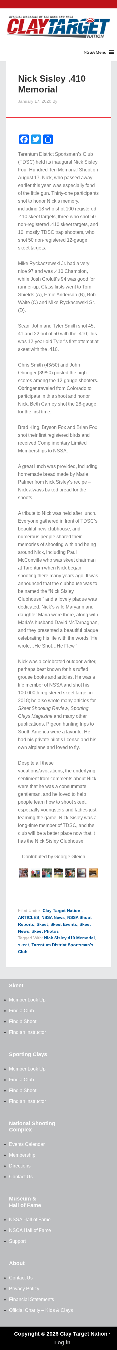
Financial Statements (31, 1299)
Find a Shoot (22, 1021)
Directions (20, 1165)
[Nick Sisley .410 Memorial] (23, 875)
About (17, 1263)
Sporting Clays (28, 1054)
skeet (23, 944)
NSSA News (53, 917)
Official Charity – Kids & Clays (41, 1310)
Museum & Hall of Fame (25, 1202)
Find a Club (21, 1010)
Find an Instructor (27, 1032)
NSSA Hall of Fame (30, 1219)
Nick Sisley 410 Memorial (69, 937)
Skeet (42, 924)
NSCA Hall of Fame (30, 1230)
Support (17, 1241)
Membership (22, 1155)
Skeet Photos (45, 931)
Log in (62, 1342)
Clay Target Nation (58, 22)
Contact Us (21, 1176)
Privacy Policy (24, 1288)
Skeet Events (63, 924)
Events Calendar (27, 1144)
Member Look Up (27, 999)
